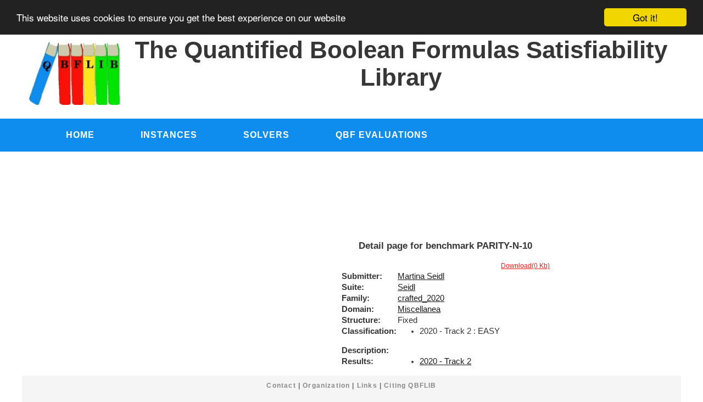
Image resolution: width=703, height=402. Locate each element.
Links (367, 385)
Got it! (645, 17)
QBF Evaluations (382, 134)
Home (80, 134)
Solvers (266, 134)
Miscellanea (419, 309)
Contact (280, 385)
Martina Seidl (421, 276)
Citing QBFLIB (410, 385)
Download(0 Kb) (525, 266)
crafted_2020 (421, 298)
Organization (326, 385)
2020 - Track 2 (445, 361)
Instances (169, 134)
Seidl (406, 287)
